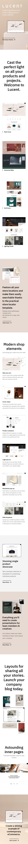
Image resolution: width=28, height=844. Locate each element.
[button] (11, 783)
